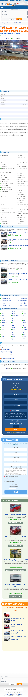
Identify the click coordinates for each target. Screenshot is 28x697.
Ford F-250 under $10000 (6, 300)
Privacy (19, 694)
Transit (24, 332)
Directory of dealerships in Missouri (7, 358)
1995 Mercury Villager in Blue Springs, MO (18, 267)
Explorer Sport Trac (15, 315)
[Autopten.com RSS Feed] (19, 693)
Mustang (24, 318)
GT (23, 315)
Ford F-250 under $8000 (22, 303)
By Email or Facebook (10, 479)
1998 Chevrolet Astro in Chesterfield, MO (18, 273)
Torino (24, 331)
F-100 (13, 318)
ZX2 (24, 338)
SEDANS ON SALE (15, 545)
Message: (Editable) (15, 410)
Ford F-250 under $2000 (6, 302)
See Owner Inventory (16, 390)
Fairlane (13, 327)
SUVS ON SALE (15, 596)
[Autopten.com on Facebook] (8, 693)
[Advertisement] (14, 75)
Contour (3, 320)
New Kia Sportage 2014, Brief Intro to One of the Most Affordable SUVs (18, 638)
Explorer (13, 313)
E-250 (3, 327)
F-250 (13, 322)
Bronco (3, 315)
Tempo (24, 327)
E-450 (3, 331)
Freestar (13, 338)
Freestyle (14, 339)
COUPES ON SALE (15, 523)
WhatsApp (14, 38)
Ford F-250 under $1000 (6, 298)
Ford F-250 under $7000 (22, 302)
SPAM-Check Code (15, 421)
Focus (13, 336)
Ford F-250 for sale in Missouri (6, 351)
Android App (6, 694)
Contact (22, 694)
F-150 (13, 320)
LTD (23, 317)
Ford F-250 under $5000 (22, 298)
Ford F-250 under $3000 (6, 303)
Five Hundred (14, 331)
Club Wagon (4, 318)
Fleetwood (14, 332)
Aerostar (3, 311)
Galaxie (24, 313)
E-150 (3, 325)
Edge (2, 334)
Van (24, 334)
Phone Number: (15, 405)
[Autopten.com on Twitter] (14, 693)
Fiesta (13, 329)
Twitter (19, 38)
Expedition (14, 311)
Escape (3, 336)
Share (27, 2)
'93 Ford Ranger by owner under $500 (16, 560)
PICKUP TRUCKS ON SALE (15, 570)
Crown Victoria (4, 322)
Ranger (24, 322)
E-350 (3, 329)
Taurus (24, 325)
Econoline (3, 332)
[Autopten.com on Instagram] (12, 693)
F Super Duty (14, 317)
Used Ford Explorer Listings (15, 593)
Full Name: (16, 394)
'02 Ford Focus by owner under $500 (15, 514)
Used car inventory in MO (5, 349)
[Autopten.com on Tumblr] (17, 693)
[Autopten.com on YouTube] (16, 693)
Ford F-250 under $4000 (6, 305)
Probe (24, 320)
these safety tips (13, 432)
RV (23, 324)
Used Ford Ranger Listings (16, 567)
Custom (3, 324)
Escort (3, 338)
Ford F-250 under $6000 (22, 300)
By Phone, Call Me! (9, 481)
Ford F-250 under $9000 (22, 305)
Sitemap (10, 694)
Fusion (24, 311)
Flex (13, 334)
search (19, 19)
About (14, 694)
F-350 (13, 324)
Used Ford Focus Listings (15, 519)
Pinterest (24, 38)
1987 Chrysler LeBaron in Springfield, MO (18, 279)
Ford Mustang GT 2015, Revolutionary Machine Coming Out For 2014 (19, 632)
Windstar (24, 336)
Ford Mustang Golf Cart (17, 613)
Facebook (8, 38)
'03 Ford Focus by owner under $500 (15, 537)
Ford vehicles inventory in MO (6, 352)
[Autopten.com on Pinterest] (10, 693)
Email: (16, 399)
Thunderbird (25, 329)
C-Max (3, 317)
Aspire (3, 313)
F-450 (13, 325)
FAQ (16, 694)
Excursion (3, 339)
